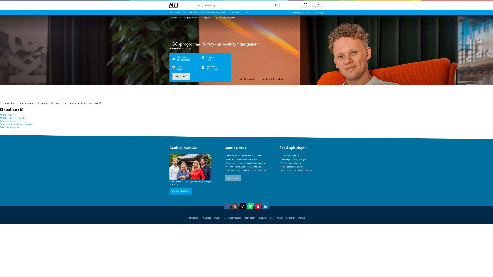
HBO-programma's (190, 18)
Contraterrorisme (8, 121)
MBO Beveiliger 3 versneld (12, 118)
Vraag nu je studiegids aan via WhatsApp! (244, 167)
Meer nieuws (233, 178)
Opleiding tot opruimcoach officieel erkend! (244, 155)
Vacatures (262, 218)
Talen (245, 12)
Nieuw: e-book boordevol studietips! (241, 159)
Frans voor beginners (290, 155)
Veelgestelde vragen (211, 218)
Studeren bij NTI (297, 13)
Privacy (280, 218)
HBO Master (174, 12)
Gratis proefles (181, 76)
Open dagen (249, 218)
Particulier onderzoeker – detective (17, 124)
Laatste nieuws (235, 147)
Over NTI (309, 13)
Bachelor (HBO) (190, 12)
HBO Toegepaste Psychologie (293, 159)
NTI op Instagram (235, 206)
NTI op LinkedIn (265, 206)
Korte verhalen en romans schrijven (296, 170)
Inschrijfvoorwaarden (232, 218)
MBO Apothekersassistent (292, 167)
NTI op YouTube (258, 206)
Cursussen (234, 12)
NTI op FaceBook (227, 206)
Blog (271, 218)
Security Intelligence (9, 127)
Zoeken (276, 5)
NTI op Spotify (250, 206)
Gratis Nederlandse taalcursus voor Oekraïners (246, 170)
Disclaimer (290, 218)
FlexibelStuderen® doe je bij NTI (173, 5)
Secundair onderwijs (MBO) (213, 12)
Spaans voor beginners (291, 163)
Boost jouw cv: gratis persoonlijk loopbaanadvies (246, 163)
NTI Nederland (193, 218)
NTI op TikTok (242, 206)
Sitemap (301, 218)
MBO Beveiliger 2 (8, 114)
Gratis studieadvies (183, 147)
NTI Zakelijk (319, 13)
